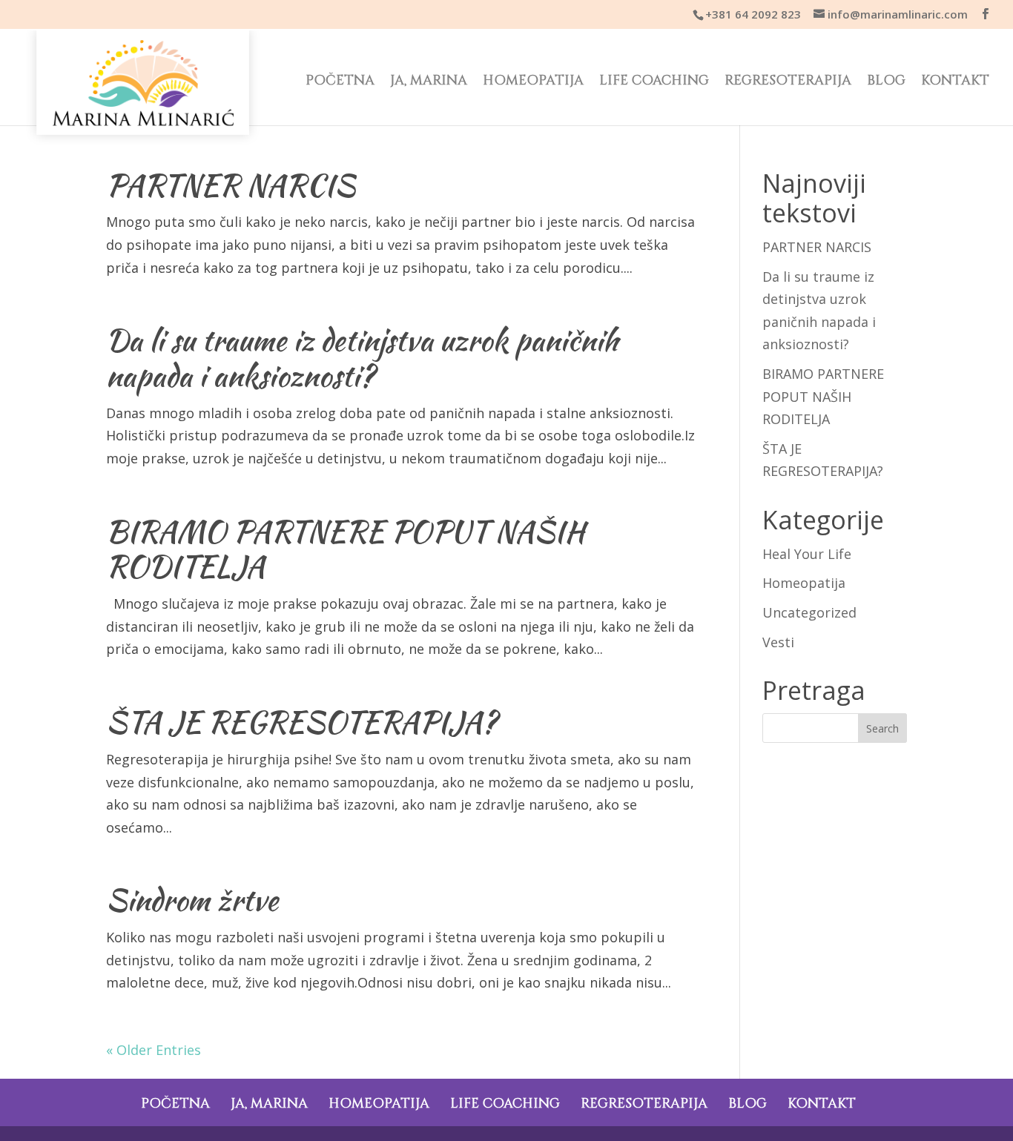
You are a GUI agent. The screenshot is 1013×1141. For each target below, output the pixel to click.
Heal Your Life (806, 554)
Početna (340, 83)
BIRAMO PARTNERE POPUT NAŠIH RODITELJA (345, 549)
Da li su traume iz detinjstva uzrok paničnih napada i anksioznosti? (362, 358)
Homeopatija (533, 83)
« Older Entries (153, 1050)
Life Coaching (654, 83)
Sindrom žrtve (192, 900)
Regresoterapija (788, 83)
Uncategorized (809, 612)
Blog (886, 83)
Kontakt (955, 83)
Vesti (778, 642)
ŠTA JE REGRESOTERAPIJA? (301, 722)
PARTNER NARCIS (230, 185)
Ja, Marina (428, 83)
